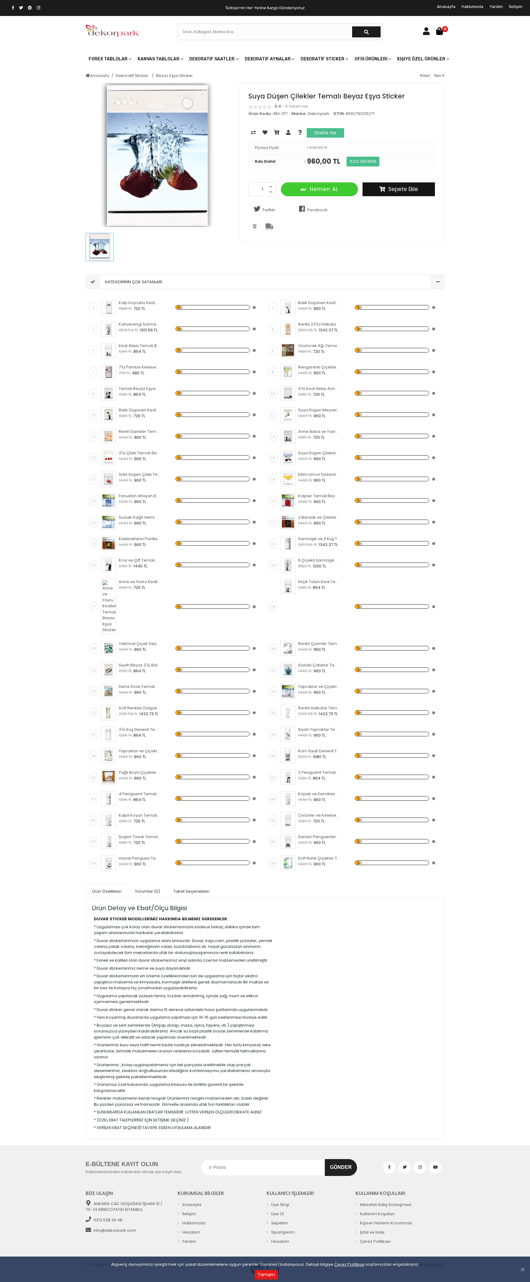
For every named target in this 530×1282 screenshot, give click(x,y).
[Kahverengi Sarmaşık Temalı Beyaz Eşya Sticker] (108, 329)
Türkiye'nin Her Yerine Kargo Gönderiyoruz (265, 8)
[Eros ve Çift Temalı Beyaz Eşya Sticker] (108, 565)
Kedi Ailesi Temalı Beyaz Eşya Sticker (140, 346)
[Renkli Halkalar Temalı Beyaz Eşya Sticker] (288, 713)
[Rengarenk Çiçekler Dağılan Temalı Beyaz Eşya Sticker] (288, 372)
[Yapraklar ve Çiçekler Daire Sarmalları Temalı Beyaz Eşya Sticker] (288, 691)
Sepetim (279, 1223)
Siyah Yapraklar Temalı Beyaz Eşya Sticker (319, 729)
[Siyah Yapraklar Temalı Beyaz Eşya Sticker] (288, 734)
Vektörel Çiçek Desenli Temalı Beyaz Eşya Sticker (140, 644)
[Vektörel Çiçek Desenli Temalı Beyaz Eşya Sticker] (108, 648)
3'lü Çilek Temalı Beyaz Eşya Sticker (140, 453)
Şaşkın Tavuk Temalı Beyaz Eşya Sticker (140, 837)
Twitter (268, 210)
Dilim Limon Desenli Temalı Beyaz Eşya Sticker (319, 474)
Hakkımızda (472, 6)
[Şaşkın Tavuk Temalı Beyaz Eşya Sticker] (108, 841)
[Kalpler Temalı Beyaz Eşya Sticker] (288, 500)
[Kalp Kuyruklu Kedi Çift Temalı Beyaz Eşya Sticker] (108, 307)
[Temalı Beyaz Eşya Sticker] (108, 393)
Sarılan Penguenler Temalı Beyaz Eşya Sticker (319, 837)
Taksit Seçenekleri (191, 891)
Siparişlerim (282, 1232)
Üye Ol (277, 1214)
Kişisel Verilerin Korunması (385, 1223)
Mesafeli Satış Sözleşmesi (385, 1205)
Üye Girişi (279, 1205)
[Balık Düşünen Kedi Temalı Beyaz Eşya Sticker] (288, 307)
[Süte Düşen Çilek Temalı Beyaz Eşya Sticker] (108, 479)
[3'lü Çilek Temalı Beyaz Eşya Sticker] (108, 458)
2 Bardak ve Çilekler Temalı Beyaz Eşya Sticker (319, 517)
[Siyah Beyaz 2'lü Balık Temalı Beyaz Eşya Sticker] (108, 670)
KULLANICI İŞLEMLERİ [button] (290, 1193)
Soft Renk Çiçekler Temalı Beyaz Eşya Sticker (319, 858)
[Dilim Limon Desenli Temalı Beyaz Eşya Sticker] (288, 479)
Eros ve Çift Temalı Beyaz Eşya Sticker (140, 560)
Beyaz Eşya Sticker (174, 75)
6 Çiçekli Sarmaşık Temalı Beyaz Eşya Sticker (319, 560)
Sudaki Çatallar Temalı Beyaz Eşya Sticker (319, 665)
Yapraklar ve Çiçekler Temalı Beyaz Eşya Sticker (140, 751)
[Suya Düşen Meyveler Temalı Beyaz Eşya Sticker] (288, 415)
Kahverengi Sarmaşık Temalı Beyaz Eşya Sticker (140, 324)
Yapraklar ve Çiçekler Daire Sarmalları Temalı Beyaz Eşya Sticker (319, 686)
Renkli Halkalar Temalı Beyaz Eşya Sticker (319, 708)
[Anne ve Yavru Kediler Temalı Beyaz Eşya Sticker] (109, 606)
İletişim (515, 6)
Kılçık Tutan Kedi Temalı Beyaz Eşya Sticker (319, 582)
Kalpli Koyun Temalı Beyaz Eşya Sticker (140, 815)
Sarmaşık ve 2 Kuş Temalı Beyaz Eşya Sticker (319, 539)
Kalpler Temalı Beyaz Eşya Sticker (319, 496)
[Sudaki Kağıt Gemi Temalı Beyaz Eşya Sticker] (108, 522)
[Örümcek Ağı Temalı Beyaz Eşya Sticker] (288, 350)
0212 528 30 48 (108, 1220)
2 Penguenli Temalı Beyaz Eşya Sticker (319, 772)
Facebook (317, 210)
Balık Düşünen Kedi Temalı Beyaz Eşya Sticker (319, 303)
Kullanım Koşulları (377, 1214)
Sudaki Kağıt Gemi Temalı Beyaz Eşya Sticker (140, 517)
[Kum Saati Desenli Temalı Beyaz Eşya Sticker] (288, 756)
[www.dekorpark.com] (112, 31)
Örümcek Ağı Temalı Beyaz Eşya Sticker (319, 346)
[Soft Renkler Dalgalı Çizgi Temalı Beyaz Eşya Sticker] (108, 713)
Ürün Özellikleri (106, 891)
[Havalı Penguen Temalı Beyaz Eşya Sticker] (108, 863)
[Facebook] (389, 1167)
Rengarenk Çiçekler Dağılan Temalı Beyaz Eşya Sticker (319, 367)
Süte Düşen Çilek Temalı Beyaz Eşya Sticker (140, 474)
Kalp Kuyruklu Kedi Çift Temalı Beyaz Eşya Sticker (140, 303)
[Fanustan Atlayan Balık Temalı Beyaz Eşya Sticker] (108, 500)
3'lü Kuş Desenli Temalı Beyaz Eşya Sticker (140, 729)
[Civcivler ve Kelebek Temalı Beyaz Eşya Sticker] (288, 820)
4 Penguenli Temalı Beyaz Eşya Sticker (140, 794)
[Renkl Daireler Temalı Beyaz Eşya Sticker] (108, 436)
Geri (426, 75)
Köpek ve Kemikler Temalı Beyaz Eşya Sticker (319, 794)
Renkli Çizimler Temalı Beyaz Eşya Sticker (319, 644)
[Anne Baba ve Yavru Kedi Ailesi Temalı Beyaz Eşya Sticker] (288, 436)
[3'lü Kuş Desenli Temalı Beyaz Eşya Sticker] (108, 734)
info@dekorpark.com (115, 1230)
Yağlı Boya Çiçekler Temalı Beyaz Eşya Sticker (140, 772)
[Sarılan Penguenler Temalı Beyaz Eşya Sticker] (288, 841)
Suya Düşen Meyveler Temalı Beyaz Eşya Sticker (319, 410)
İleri (438, 75)
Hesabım (190, 1232)
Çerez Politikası (349, 1264)
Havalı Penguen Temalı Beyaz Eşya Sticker (140, 858)
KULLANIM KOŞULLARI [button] (380, 1193)
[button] (110, 59)
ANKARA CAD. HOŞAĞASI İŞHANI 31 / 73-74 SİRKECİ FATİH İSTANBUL (124, 1207)
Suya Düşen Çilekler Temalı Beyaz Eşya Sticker (319, 453)
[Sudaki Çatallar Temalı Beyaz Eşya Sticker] (288, 670)
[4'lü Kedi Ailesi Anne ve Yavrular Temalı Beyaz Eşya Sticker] (288, 393)
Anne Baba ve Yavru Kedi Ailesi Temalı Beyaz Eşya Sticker (319, 431)
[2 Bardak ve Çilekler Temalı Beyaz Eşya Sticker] (288, 522)
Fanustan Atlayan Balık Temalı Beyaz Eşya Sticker (140, 496)
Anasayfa (446, 6)
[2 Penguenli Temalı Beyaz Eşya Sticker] (288, 777)
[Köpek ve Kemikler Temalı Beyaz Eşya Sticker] (288, 798)
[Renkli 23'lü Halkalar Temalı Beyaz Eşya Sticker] (288, 329)
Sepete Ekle (403, 189)
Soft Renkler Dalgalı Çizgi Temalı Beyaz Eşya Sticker (140, 708)
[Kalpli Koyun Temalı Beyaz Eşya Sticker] (108, 820)
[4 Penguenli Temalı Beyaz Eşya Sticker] (108, 798)
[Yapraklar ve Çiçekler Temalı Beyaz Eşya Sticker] (108, 756)
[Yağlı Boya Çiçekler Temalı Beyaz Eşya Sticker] (108, 777)
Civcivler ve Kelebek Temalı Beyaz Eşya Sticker (319, 815)
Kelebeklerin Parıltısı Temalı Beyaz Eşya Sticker (140, 539)
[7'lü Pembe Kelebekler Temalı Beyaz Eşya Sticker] (108, 372)
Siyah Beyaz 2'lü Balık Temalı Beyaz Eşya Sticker (140, 665)
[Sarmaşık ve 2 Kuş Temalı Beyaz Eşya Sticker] (288, 543)
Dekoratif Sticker (132, 75)
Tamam (266, 1275)
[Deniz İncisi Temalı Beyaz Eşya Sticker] (108, 691)
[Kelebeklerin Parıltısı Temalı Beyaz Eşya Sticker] (108, 543)
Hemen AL (324, 189)
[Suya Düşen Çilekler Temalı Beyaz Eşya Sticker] (288, 458)
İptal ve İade (372, 1232)
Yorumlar (147, 891)
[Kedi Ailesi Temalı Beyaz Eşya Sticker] (108, 350)
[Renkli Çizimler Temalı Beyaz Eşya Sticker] (288, 648)
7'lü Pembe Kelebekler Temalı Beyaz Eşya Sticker (140, 367)
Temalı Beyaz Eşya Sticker (140, 388)
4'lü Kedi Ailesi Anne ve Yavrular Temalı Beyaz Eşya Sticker (319, 388)
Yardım (496, 6)
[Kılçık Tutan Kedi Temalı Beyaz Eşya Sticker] (288, 586)
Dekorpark (318, 113)
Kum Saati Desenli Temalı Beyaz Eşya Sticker (319, 751)
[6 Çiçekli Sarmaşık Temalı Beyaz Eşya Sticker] (288, 565)
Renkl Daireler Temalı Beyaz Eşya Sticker (140, 431)
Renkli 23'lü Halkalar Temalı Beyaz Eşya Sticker (319, 324)
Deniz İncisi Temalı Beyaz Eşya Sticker (140, 686)
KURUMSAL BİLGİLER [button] (201, 1193)
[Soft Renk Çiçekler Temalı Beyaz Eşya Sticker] (288, 863)
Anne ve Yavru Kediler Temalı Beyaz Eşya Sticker (140, 582)
